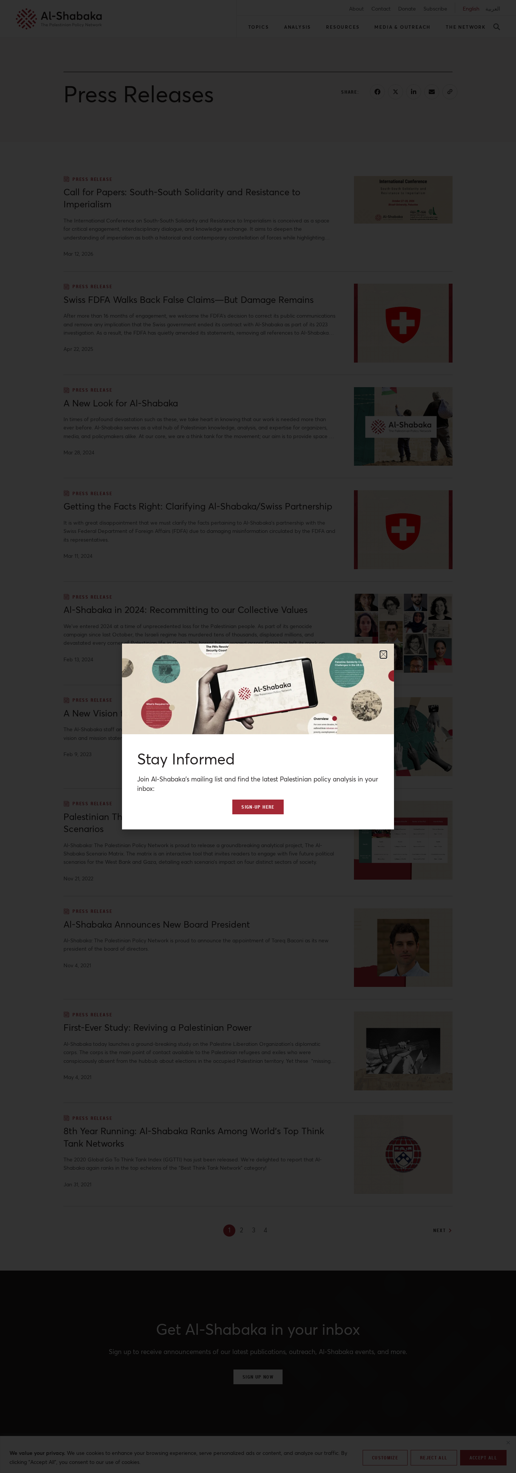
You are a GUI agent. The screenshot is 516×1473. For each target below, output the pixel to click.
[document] (258, 736)
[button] (383, 654)
